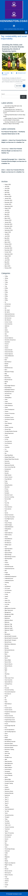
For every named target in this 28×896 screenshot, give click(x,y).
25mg (6, 294)
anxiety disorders (9, 351)
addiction (7, 326)
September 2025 (8, 206)
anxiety (6, 347)
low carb (7, 604)
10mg (6, 280)
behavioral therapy (9, 371)
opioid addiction (8, 682)
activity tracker (8, 322)
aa (5, 302)
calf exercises (8, 393)
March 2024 (7, 242)
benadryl (7, 375)
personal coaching (9, 689)
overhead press (8, 684)
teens (6, 813)
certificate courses (9, 419)
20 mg (6, 288)
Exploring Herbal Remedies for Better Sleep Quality (14, 115)
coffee (6, 439)
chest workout (8, 423)
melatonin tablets (9, 630)
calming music (8, 397)
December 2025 (8, 200)
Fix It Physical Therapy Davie (9, 131)
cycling (6, 451)
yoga (6, 876)
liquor (6, 598)
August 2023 (8, 256)
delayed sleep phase (9, 457)
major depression (9, 610)
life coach (7, 588)
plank (6, 701)
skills (6, 759)
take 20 (6, 801)
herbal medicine (8, 538)
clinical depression (9, 433)
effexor (6, 489)
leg (5, 584)
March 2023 (7, 266)
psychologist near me (10, 725)
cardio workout (8, 403)
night (6, 670)
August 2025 (8, 208)
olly (5, 676)
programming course (10, 719)
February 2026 (8, 196)
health (6, 530)
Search (3, 94)
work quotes (8, 872)
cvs (5, 449)
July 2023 (7, 258)
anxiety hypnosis (9, 353)
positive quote (8, 707)
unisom (6, 839)
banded (6, 363)
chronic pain (8, 429)
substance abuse (9, 791)
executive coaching (9, 497)
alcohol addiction (9, 338)
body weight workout (10, 385)
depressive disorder (9, 465)
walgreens (7, 857)
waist (6, 855)
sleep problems (8, 767)
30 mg (6, 296)
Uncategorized (8, 835)
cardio (6, 401)
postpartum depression (10, 711)
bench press (8, 377)
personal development (10, 692)
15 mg (6, 282)
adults (6, 330)
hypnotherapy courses (10, 556)
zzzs (6, 886)
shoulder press (8, 757)
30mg (6, 298)
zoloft (6, 882)
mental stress (8, 642)
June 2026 (7, 188)
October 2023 (8, 252)
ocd (6, 672)
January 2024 (8, 246)
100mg (6, 278)
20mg (6, 290)
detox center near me (10, 467)
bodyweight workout (10, 389)
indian (6, 560)
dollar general (8, 475)
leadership (7, 574)
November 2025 (8, 202)
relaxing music (8, 739)
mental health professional (11, 638)
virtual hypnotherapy (10, 849)
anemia (6, 346)
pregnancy (7, 713)
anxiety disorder (8, 349)
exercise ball (8, 499)
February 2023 (8, 268)
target (6, 805)
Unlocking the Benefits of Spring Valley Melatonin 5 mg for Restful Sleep (13, 122)
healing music (8, 528)
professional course (10, 717)
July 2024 (7, 234)
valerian (6, 845)
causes (6, 411)
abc (6, 308)
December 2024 (8, 224)
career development (9, 409)
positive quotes (8, 709)
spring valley (8, 779)
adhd (6, 328)
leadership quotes (9, 580)
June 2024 (7, 236)
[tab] (26, 32)
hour (6, 546)
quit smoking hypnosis (10, 731)
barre (6, 369)
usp (5, 843)
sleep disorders (8, 761)
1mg (6, 286)
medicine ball (8, 616)
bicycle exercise (8, 379)
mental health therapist (10, 640)
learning (7, 582)
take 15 (6, 799)
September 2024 (8, 230)
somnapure (7, 771)
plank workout (8, 703)
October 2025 (8, 204)
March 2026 (7, 194)
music (6, 654)
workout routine (9, 874)
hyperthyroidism (8, 548)
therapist (7, 817)
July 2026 (7, 186)
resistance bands (9, 747)
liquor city (7, 600)
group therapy (8, 522)
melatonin (7, 622)
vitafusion (7, 851)
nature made (8, 660)
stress (6, 785)
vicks (6, 847)
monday (6, 646)
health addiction (9, 532)
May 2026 (7, 190)
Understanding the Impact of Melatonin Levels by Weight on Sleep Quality (13, 119)
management (8, 612)
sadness (7, 751)
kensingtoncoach (22, 73)
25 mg (6, 292)
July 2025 (7, 210)
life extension (8, 590)
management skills (9, 614)
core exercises (8, 441)
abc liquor (7, 310)
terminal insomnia (9, 815)
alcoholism (7, 342)
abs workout (8, 320)
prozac (6, 723)
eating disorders (8, 485)
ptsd (6, 727)
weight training (8, 864)
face (6, 501)
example (7, 491)
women (6, 868)
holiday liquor (8, 544)
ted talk (7, 811)
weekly (6, 861)
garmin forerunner (9, 515)
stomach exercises (9, 781)
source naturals (8, 775)
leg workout (8, 586)
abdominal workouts (10, 316)
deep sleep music (9, 455)
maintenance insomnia (10, 608)
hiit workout (8, 540)
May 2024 (7, 238)
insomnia (7, 564)
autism (6, 357)
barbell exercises (9, 367)
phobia (6, 695)
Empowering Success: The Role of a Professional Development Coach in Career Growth (13, 111)
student (6, 787)
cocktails (7, 437)
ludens (6, 606)
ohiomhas (7, 674)
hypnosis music (8, 552)
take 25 (6, 803)
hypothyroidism (8, 558)
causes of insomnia (9, 413)
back (6, 359)
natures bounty (8, 666)
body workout (8, 387)
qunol (6, 733)
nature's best (8, 662)
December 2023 (8, 248)
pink (6, 699)
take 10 (6, 797)
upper (6, 841)
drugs (6, 481)
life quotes (7, 592)
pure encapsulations (9, 729)
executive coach (9, 495)
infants (6, 562)
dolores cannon (8, 477)
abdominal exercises (10, 314)
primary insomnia (9, 715)
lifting (6, 594)
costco (6, 445)
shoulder (7, 755)
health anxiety (8, 534)
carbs (6, 399)
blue (6, 383)
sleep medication (9, 763)
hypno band (7, 550)
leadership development (10, 576)
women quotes (8, 870)
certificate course (9, 417)
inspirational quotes (9, 568)
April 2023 (7, 264)
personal (7, 688)
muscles (7, 652)
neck (6, 668)
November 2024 (8, 226)
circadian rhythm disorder (11, 431)
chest (6, 421)
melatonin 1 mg (8, 624)
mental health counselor (10, 636)
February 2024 (8, 244)
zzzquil (6, 884)
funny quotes (8, 509)
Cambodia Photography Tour (9, 159)
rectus (6, 735)
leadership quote (9, 578)
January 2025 (8, 222)
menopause (7, 634)
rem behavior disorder (10, 741)
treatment (7, 829)
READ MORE (21, 86)
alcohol (6, 336)
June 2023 (7, 260)
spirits (6, 777)
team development (9, 809)
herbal (6, 536)
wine (6, 867)
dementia (7, 461)
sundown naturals (9, 793)
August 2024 (8, 232)
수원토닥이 (4, 140)
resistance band (9, 743)
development (8, 469)
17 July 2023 (6, 73)
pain (6, 686)
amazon (7, 343)
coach (6, 435)
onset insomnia (8, 680)
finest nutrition (8, 507)
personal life (8, 693)
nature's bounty (8, 664)
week (6, 859)
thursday (7, 821)
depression (7, 463)
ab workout (7, 306)
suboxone (7, 789)
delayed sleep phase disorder (12, 459)
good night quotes (9, 518)
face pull (7, 503)
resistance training (9, 749)
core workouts (8, 443)
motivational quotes (9, 650)
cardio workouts (9, 405)
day (5, 453)
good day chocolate (10, 517)
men (6, 632)
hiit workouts (8, 542)
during (6, 483)
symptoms (7, 795)
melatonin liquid (8, 628)
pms (6, 705)
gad (6, 511)
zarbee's (7, 880)
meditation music (9, 620)
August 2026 (8, 184)
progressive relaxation (10, 721)
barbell (6, 365)
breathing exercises (9, 391)
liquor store (8, 602)
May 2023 (7, 262)
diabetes (7, 471)
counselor (7, 447)
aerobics (7, 332)
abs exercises (8, 318)
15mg (6, 284)
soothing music (8, 773)
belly (6, 373)
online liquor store (9, 678)
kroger (6, 572)
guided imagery (8, 524)
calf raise (7, 395)
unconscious (8, 837)
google (6, 521)
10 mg (6, 276)
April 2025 (7, 216)
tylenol (6, 831)
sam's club (7, 753)
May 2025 (7, 214)
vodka (6, 853)
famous (7, 505)
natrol (6, 658)
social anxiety (8, 769)
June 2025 (7, 212)
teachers (7, 807)
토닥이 (3, 170)
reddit (6, 737)
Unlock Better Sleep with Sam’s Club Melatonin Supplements (12, 106)
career (6, 407)
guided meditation (9, 526)
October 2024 (8, 228)
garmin (6, 513)
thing (6, 819)
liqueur (6, 596)
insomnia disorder (9, 566)
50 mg (6, 300)
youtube (7, 878)
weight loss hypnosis (10, 863)
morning (6, 648)
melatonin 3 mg (8, 626)
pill (5, 697)
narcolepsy (7, 656)
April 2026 (7, 192)
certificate (7, 415)
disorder (7, 473)
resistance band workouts (11, 745)
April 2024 (7, 240)
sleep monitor (8, 765)
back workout (8, 361)
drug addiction (8, 479)
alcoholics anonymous (10, 340)
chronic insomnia (9, 427)
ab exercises (8, 304)
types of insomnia (9, 833)
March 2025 (7, 218)
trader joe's (8, 825)
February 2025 (8, 220)
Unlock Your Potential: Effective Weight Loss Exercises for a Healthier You (11, 151)
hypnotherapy (8, 554)
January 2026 (8, 198)
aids (6, 334)
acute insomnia (8, 324)
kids (6, 570)
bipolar (6, 381)
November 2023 (8, 250)
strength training (9, 783)
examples (7, 493)
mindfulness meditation (10, 644)
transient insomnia (9, 827)
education (7, 487)
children (6, 425)
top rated (7, 823)
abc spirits (7, 312)
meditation (7, 618)
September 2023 (8, 254)
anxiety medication (9, 355)
